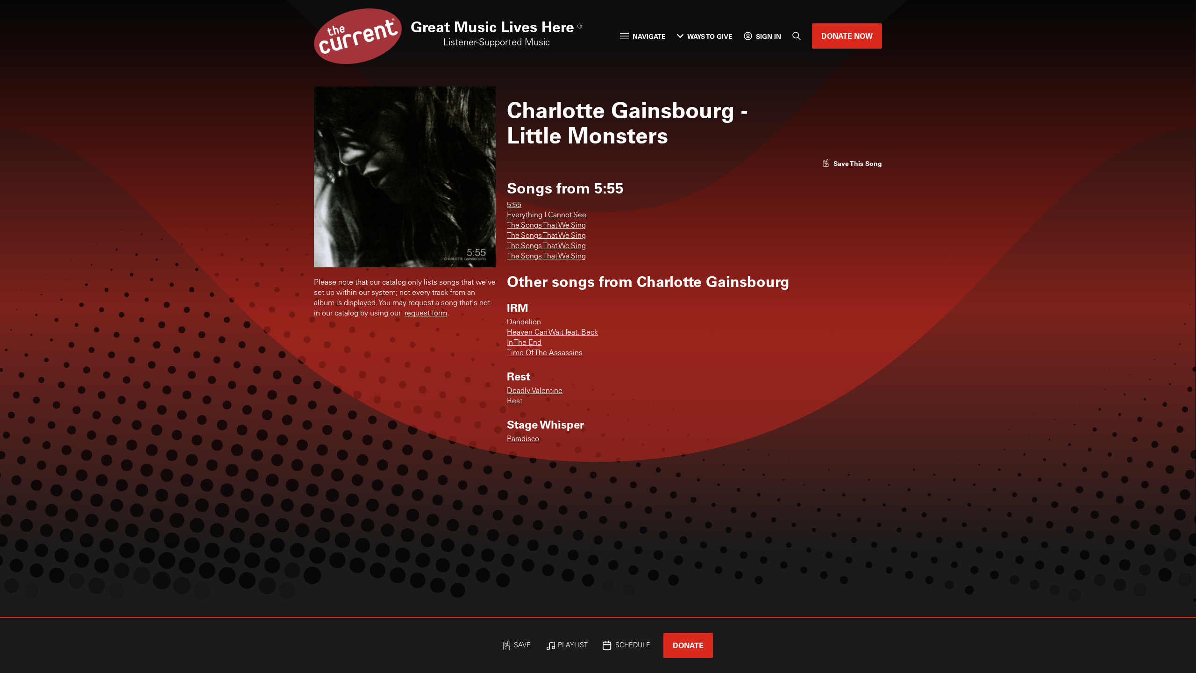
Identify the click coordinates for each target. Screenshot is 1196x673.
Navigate (649, 36)
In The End (524, 343)
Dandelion (524, 322)
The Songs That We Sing (546, 225)
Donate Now (847, 36)
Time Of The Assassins (545, 353)
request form (426, 313)
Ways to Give (710, 36)
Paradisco (523, 439)
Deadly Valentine (534, 391)
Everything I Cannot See (546, 215)
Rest (514, 401)
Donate (688, 645)
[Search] (796, 36)
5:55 (514, 205)
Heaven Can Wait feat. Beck (552, 332)
